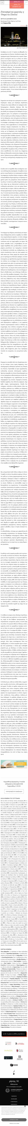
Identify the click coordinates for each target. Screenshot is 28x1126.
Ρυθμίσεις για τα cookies (14, 1123)
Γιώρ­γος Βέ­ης (21, 955)
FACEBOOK (14, 1096)
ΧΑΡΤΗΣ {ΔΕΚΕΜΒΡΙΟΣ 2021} (9, 19)
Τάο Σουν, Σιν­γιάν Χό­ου (14, 1003)
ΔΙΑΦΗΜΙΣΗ (14, 1104)
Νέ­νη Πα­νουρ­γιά (14, 988)
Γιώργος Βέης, (13, 786)
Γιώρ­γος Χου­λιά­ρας (11, 1027)
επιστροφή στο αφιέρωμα (14, 791)
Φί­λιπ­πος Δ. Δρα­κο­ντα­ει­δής (14, 969)
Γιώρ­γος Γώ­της (20, 967)
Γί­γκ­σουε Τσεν (14, 1009)
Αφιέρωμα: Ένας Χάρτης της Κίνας (11, 21)
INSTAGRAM (14, 1099)
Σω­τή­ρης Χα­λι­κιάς (14, 1017)
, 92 (14, 1081)
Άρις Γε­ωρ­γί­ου (12, 963)
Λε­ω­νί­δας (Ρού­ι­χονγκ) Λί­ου (14, 982)
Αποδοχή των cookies (14, 1119)
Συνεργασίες (14, 1101)
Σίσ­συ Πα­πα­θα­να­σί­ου (14, 992)
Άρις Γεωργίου (22, 47)
